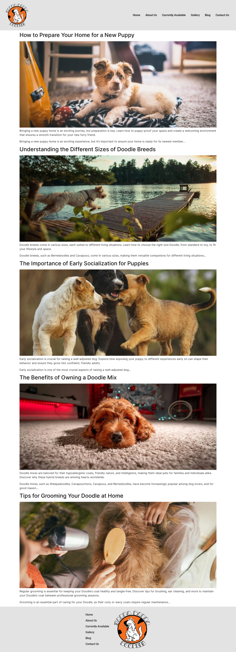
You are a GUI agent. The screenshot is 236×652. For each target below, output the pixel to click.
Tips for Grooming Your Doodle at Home (71, 495)
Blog (207, 15)
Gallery (195, 15)
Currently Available (174, 15)
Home (136, 15)
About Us (151, 15)
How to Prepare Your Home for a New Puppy (77, 35)
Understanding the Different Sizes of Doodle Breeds (88, 149)
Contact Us (222, 15)
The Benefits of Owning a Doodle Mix (68, 377)
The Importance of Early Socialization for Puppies (84, 263)
